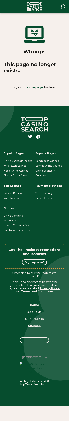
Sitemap (34, 326)
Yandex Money (44, 193)
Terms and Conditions (37, 291)
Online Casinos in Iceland (18, 160)
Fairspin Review (13, 193)
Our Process (34, 319)
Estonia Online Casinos (48, 165)
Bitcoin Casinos (44, 198)
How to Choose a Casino (18, 225)
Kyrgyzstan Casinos (15, 165)
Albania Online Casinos (17, 175)
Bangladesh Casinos (47, 160)
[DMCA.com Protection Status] (34, 372)
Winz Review (11, 198)
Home (34, 305)
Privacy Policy (50, 288)
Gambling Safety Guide (17, 230)
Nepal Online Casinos (16, 170)
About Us (34, 312)
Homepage (34, 87)
